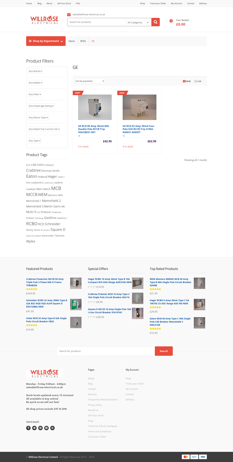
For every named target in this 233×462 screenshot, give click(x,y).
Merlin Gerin (52, 206)
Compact (49, 164)
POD (38, 212)
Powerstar (56, 212)
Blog (39, 3)
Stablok (37, 235)
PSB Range (39, 218)
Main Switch (43, 189)
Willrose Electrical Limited (43, 457)
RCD (41, 224)
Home (29, 3)
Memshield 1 (33, 201)
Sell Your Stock (64, 3)
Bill (34, 165)
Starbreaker (48, 235)
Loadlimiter (48, 183)
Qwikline (50, 218)
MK (63, 206)
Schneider (53, 224)
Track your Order (158, 3)
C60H (40, 165)
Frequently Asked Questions (103, 399)
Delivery (203, 3)
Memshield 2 (51, 200)
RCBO (32, 223)
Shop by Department (46, 41)
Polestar (46, 212)
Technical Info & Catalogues (102, 426)
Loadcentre (37, 182)
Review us (93, 410)
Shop (142, 3)
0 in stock (93, 120)
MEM (42, 194)
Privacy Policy (95, 404)
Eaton (31, 176)
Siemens (46, 230)
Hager (52, 176)
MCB (56, 188)
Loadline (58, 182)
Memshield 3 (34, 206)
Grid (188, 81)
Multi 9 (31, 212)
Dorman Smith (50, 170)
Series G (38, 229)
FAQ (78, 3)
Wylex (30, 241)
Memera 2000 (55, 195)
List (199, 81)
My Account (176, 3)
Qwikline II (62, 218)
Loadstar (31, 189)
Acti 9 (29, 164)
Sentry (29, 229)
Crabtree (33, 170)
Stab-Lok (30, 235)
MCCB (32, 194)
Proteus (30, 217)
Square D (58, 229)
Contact (190, 3)
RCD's (83, 41)
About (49, 3)
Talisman (60, 235)
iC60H (60, 177)
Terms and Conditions (99, 431)
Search (164, 351)
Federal (42, 177)
